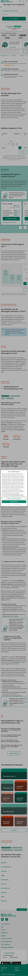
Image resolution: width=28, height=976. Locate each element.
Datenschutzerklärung (17, 504)
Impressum (9, 504)
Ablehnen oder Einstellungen (14, 498)
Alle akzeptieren (14, 501)
